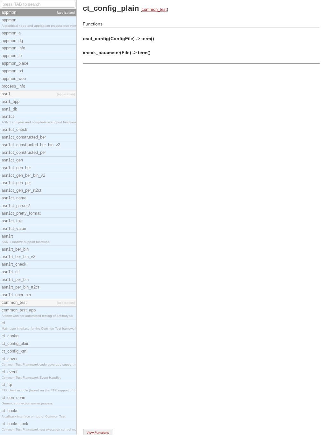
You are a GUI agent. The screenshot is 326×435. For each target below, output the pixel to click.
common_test (154, 9)
